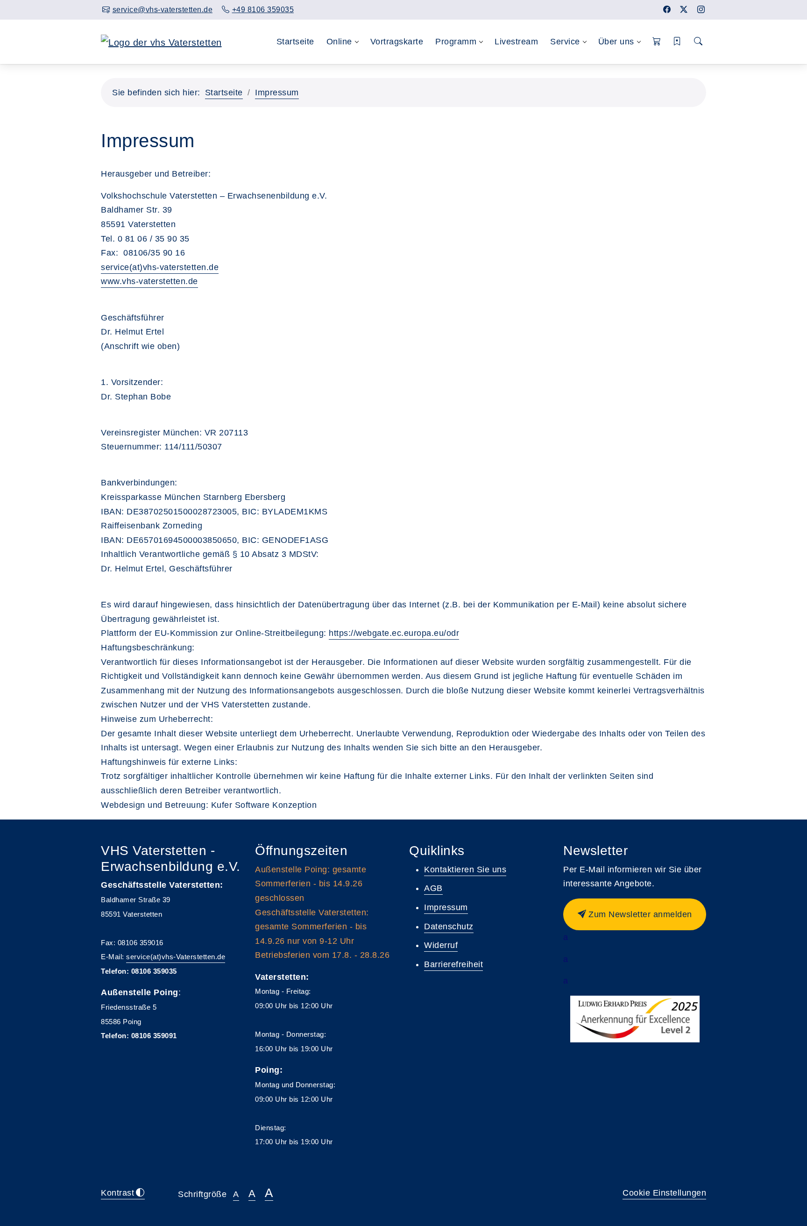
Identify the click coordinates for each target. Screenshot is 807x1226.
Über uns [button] (616, 41)
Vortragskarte (397, 41)
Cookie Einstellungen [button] (664, 1192)
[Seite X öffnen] (684, 10)
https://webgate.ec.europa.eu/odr (394, 633)
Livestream (516, 41)
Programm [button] (455, 41)
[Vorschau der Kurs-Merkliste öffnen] (677, 42)
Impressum (277, 92)
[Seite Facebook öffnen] (667, 10)
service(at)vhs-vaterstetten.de (160, 267)
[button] (657, 42)
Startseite (295, 41)
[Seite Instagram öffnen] (701, 10)
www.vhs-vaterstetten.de (149, 281)
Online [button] (339, 41)
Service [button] (565, 41)
